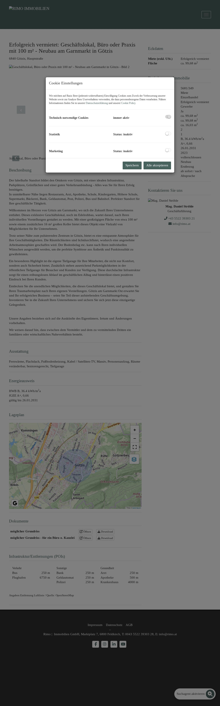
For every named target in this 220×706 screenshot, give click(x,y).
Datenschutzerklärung (97, 103)
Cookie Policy (128, 103)
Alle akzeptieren (157, 165)
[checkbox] (168, 117)
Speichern (132, 165)
